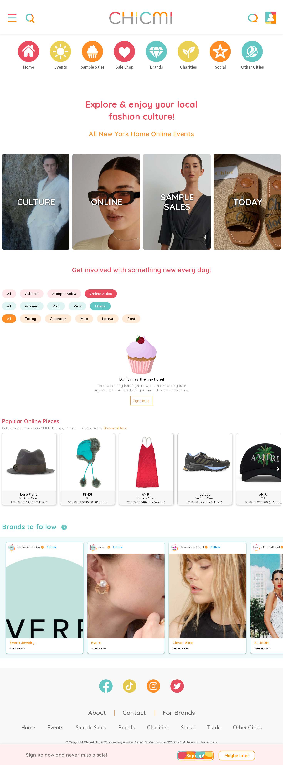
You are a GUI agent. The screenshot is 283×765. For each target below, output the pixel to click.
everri (102, 547)
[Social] (220, 51)
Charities (158, 727)
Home (100, 306)
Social (188, 727)
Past (131, 318)
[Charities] (188, 51)
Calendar (58, 318)
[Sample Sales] (93, 51)
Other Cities (247, 727)
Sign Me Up (141, 401)
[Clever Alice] (207, 596)
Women (32, 306)
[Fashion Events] (61, 51)
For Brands (178, 712)
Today (30, 318)
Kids (77, 306)
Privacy (211, 742)
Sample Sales (64, 293)
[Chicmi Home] (29, 51)
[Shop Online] (125, 51)
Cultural (32, 293)
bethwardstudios (29, 547)
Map (84, 318)
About (97, 712)
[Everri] (126, 596)
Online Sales (101, 293)
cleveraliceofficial (192, 547)
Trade (214, 727)
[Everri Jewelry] (44, 596)
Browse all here (115, 428)
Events (55, 727)
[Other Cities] (252, 51)
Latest (108, 318)
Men (56, 306)
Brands (126, 727)
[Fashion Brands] (156, 51)
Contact (134, 712)
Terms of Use (195, 742)
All (9, 293)
